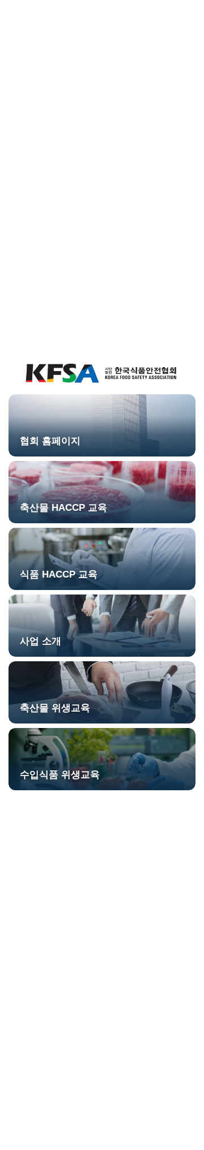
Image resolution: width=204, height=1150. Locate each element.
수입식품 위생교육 (60, 774)
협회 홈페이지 (50, 441)
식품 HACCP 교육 (58, 574)
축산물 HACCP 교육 (63, 507)
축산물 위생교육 (55, 708)
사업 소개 (40, 641)
